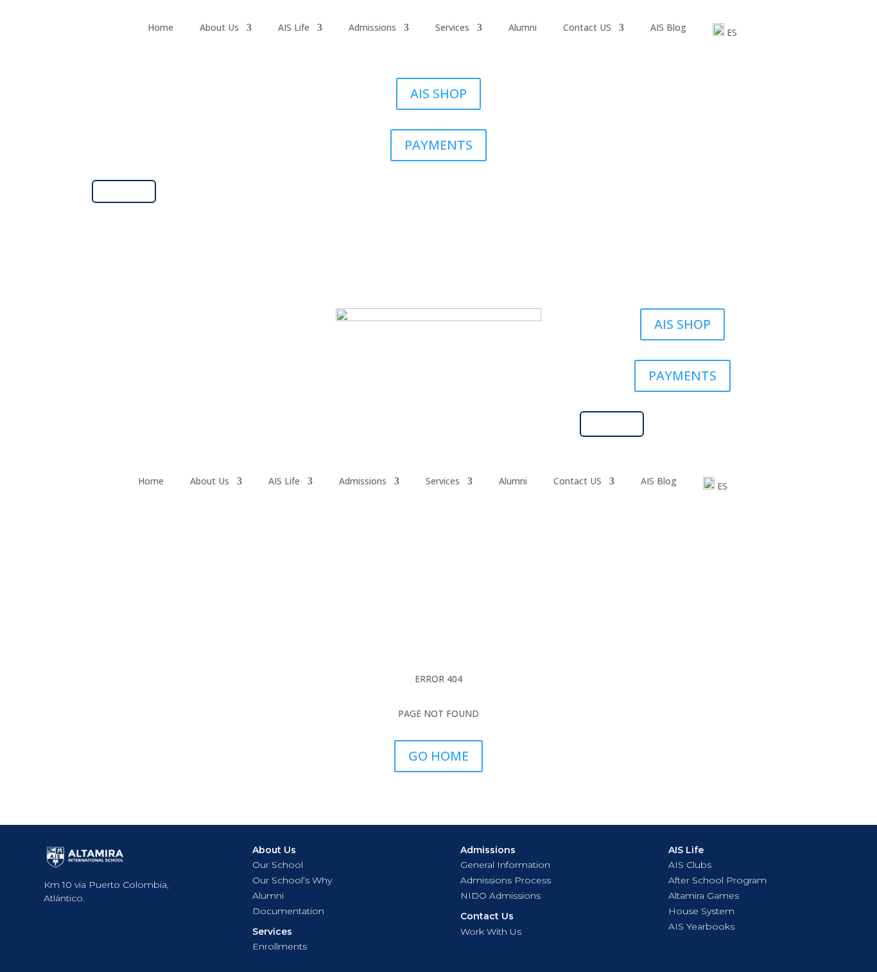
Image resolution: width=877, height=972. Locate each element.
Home (160, 28)
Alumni (522, 28)
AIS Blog (668, 28)
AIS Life (293, 28)
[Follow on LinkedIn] (179, 318)
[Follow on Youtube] (153, 318)
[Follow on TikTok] (127, 318)
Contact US (587, 28)
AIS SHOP (438, 93)
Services (452, 28)
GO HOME (438, 755)
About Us (219, 28)
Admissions (372, 28)
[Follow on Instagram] (102, 318)
